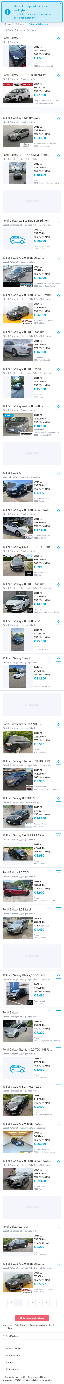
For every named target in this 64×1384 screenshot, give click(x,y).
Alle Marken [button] (12, 1335)
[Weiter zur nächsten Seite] (53, 1302)
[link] (11, 1302)
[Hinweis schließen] (61, 3)
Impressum (7, 1380)
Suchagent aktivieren (34, 1318)
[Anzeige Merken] (58, 38)
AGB (23, 1377)
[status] (32, 11)
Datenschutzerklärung (37, 1377)
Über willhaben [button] (13, 1348)
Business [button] (10, 1362)
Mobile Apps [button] (12, 1369)
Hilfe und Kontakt (10, 1377)
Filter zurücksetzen (38, 24)
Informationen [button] (13, 1355)
